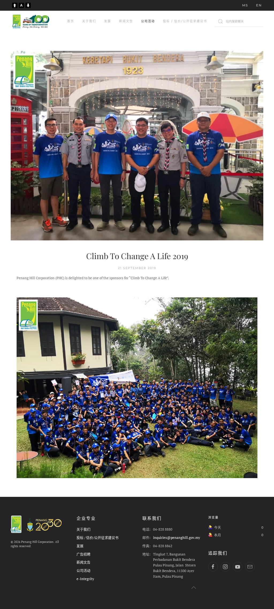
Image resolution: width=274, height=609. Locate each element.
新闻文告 (126, 21)
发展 (107, 21)
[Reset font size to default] (21, 5)
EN (259, 5)
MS (245, 5)
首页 (70, 21)
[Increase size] (14, 5)
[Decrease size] (28, 5)
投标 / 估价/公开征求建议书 (185, 21)
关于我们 (89, 21)
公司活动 (148, 21)
